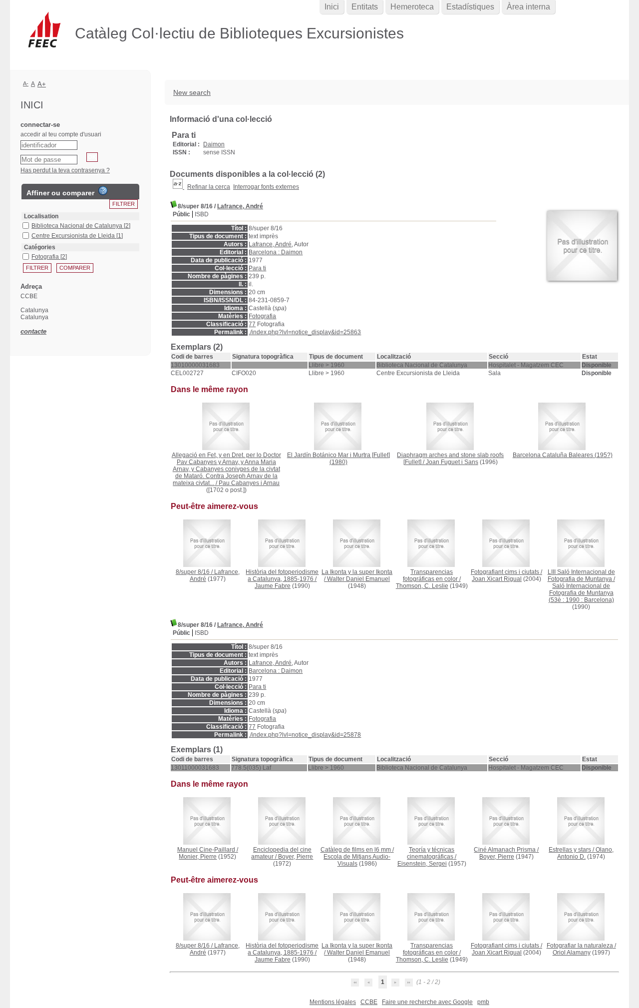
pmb (483, 1002)
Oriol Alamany (572, 952)
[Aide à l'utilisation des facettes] (102, 190)
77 (252, 324)
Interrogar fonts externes (266, 186)
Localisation (41, 216)
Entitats (364, 6)
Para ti (257, 268)
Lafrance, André (240, 206)
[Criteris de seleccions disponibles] (178, 186)
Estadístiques (470, 6)
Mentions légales (333, 1002)
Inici (331, 6)
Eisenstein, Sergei (422, 863)
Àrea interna (528, 6)
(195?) (563, 455)
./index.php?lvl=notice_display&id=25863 (305, 332)
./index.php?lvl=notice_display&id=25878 (305, 734)
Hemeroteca (412, 6)
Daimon (214, 144)
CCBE (368, 1002)
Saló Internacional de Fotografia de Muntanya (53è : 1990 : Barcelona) (581, 592)
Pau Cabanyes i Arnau (249, 483)
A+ (41, 84)
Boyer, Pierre (295, 856)
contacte (33, 331)
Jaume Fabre (273, 585)
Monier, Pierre (198, 856)
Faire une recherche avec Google (427, 1002)
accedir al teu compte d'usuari (60, 134)
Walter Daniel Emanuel (358, 578)
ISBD (202, 214)
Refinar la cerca (208, 186)
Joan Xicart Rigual (497, 578)
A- (25, 83)
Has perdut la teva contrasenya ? (65, 170)
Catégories (39, 247)
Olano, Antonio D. (585, 853)
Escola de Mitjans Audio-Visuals (356, 860)
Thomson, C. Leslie (422, 585)
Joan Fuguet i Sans (452, 462)
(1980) (338, 459)
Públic (181, 214)
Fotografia (262, 316)
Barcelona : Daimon (276, 252)
